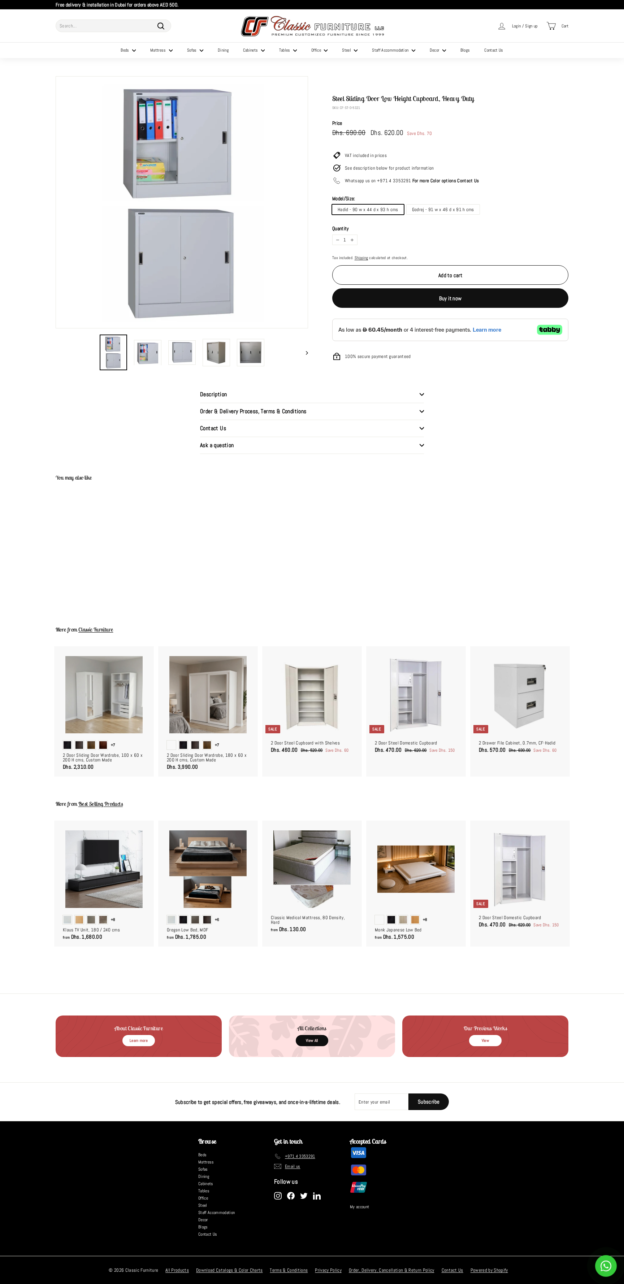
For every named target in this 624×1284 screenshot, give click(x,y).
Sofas (192, 50)
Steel (347, 50)
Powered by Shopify (489, 1270)
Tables (285, 50)
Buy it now (450, 298)
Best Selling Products (100, 803)
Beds (125, 50)
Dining (223, 50)
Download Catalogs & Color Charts (229, 1270)
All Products (177, 1270)
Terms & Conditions (289, 1270)
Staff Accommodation (391, 50)
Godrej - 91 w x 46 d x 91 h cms (443, 209)
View (485, 1040)
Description (213, 394)
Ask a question (217, 445)
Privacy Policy (328, 1270)
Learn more (139, 1040)
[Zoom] (182, 202)
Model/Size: (343, 198)
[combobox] (113, 25)
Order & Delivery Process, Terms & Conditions (253, 411)
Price (337, 123)
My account (359, 1207)
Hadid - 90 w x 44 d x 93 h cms (368, 209)
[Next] (303, 352)
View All (312, 1040)
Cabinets (251, 50)
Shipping (361, 257)
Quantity (340, 228)
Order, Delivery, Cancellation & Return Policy (391, 1270)
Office (316, 50)
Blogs (465, 50)
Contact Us (493, 50)
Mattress (158, 50)
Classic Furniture (95, 629)
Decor (435, 50)
